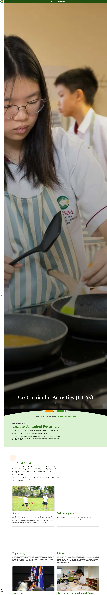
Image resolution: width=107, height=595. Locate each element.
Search (2, 591)
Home (37, 416)
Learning (42, 416)
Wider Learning (51, 416)
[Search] (2, 590)
